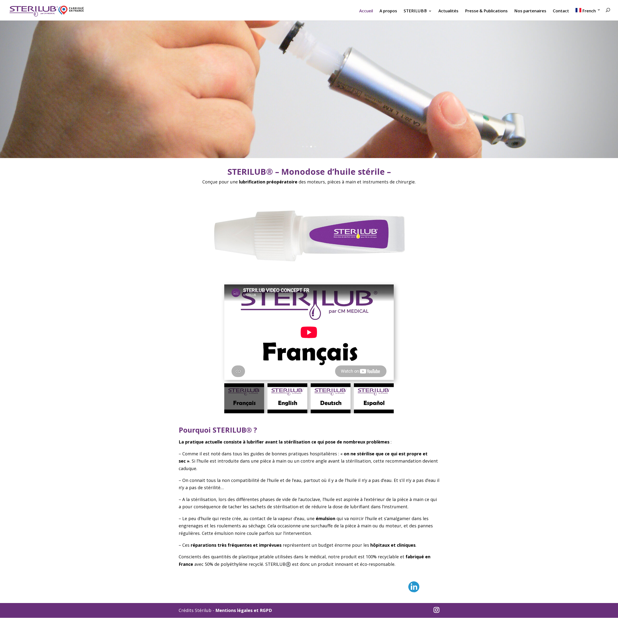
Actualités (448, 11)
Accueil (366, 11)
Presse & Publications (486, 11)
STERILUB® (415, 11)
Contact (561, 11)
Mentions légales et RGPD (243, 610)
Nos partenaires (530, 11)
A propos (388, 11)
